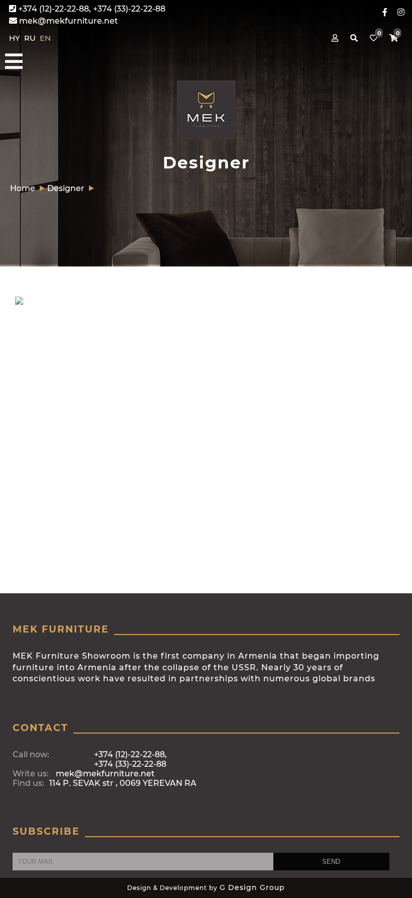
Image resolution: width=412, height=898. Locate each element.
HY (15, 38)
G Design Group (252, 887)
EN (45, 38)
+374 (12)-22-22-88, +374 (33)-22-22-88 (90, 9)
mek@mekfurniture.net (67, 21)
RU (31, 38)
